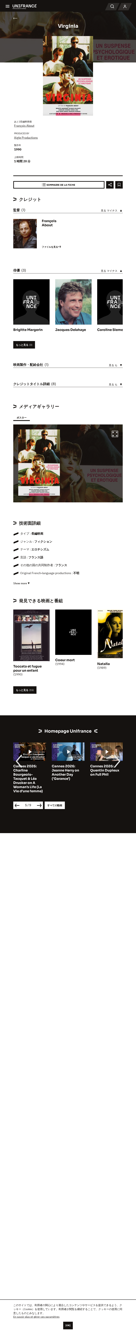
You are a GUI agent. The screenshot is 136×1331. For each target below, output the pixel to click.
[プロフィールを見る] (124, 6)
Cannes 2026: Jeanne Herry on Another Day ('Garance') (65, 772)
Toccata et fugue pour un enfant (27, 668)
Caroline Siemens (112, 330)
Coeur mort (65, 660)
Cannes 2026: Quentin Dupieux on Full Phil (104, 770)
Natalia (103, 664)
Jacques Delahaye (70, 330)
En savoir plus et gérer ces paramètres (36, 1316)
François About (24, 126)
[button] (115, 434)
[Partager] (110, 185)
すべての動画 (54, 805)
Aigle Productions (26, 138)
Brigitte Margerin (28, 330)
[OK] (68, 1325)
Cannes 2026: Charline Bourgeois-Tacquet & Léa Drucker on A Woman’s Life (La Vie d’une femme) (28, 778)
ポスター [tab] (22, 417)
